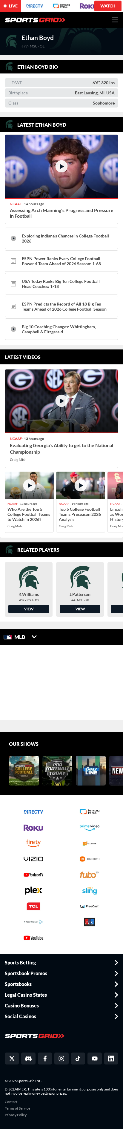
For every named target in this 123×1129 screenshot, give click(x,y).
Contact (11, 1102)
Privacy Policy (16, 1115)
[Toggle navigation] (115, 19)
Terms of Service (17, 1108)
